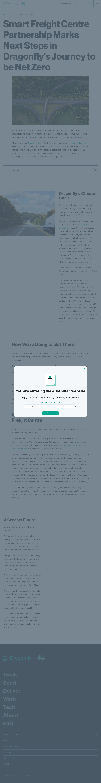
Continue (50, 413)
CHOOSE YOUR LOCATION (51, 402)
